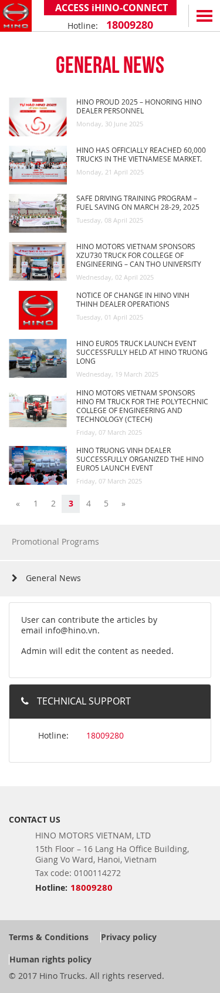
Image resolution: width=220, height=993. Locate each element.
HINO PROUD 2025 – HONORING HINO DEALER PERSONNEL (139, 106)
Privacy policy (129, 936)
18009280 (128, 25)
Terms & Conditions (49, 936)
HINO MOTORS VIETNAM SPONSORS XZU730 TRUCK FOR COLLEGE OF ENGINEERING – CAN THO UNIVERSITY (138, 255)
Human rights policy (50, 959)
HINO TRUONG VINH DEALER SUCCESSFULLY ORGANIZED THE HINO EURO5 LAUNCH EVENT (140, 458)
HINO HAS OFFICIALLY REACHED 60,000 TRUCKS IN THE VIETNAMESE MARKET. (141, 154)
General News (52, 577)
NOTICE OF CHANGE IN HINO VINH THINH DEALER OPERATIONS (132, 299)
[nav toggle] (204, 16)
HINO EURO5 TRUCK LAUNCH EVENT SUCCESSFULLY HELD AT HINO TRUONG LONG (142, 351)
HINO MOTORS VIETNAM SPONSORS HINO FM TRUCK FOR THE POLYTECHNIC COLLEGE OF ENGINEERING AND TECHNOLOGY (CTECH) (142, 406)
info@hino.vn (71, 630)
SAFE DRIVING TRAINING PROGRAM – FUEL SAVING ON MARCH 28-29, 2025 (137, 202)
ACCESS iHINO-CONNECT (110, 7)
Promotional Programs (55, 541)
